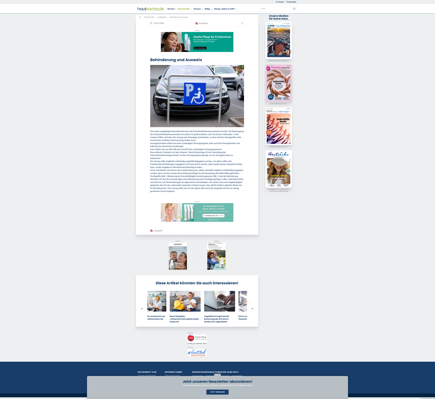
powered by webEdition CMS (427, 398)
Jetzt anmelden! (217, 392)
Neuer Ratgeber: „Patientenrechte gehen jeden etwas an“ (161, 319)
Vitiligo (207, 9)
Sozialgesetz (162, 17)
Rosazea (197, 9)
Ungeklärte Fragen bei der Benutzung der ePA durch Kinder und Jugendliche (194, 319)
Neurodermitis (184, 9)
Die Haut (170, 9)
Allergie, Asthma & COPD (224, 9)
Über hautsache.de (172, 375)
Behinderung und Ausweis (179, 17)
